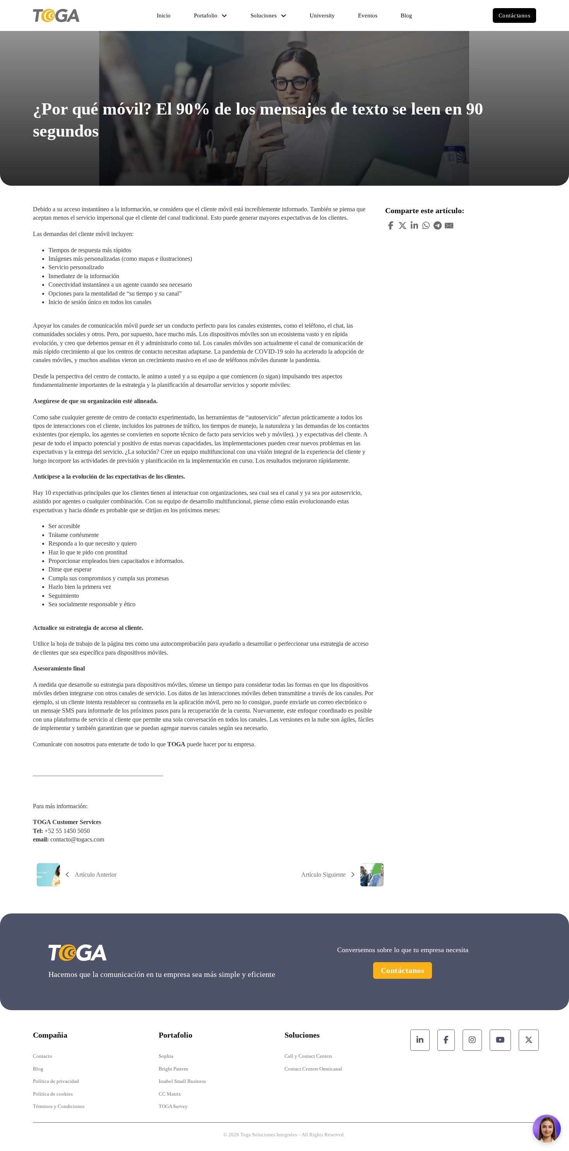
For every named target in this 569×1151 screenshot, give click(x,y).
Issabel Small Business (182, 1081)
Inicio (164, 15)
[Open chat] (546, 1128)
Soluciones (263, 15)
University (322, 15)
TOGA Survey (173, 1106)
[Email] (449, 225)
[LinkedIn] (414, 225)
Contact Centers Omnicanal (313, 1069)
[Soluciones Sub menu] (283, 16)
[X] (402, 225)
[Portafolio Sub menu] (224, 16)
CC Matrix (170, 1094)
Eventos (367, 15)
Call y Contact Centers (308, 1056)
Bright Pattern (173, 1069)
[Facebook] (391, 225)
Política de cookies (53, 1094)
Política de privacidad (56, 1081)
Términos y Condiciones (58, 1106)
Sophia (166, 1056)
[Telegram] (437, 225)
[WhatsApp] (426, 225)
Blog (406, 15)
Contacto (42, 1056)
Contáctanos (515, 15)
